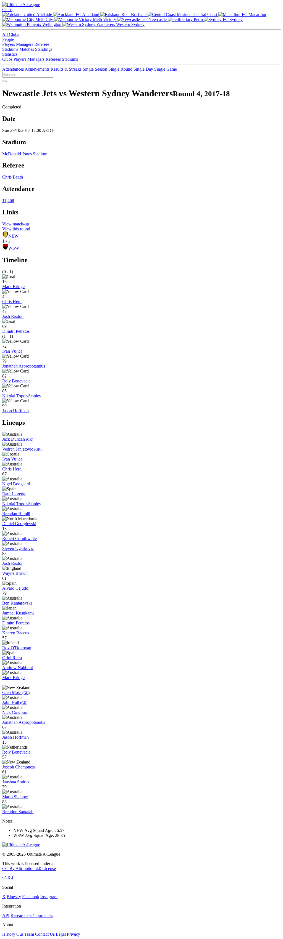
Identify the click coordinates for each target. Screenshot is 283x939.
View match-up (15, 224)
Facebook (30, 896)
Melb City (44, 19)
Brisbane (139, 14)
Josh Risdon (12, 316)
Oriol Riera (12, 657)
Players (9, 44)
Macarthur (256, 14)
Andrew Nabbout (17, 667)
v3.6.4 (7, 878)
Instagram (48, 896)
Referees (41, 44)
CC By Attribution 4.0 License (29, 868)
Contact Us (45, 934)
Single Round (120, 69)
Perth (198, 19)
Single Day (143, 69)
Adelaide (44, 14)
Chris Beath (12, 177)
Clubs (7, 9)
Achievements (38, 69)
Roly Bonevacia (16, 381)
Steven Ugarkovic (18, 548)
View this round (16, 229)
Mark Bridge (13, 286)
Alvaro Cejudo (15, 588)
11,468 (8, 200)
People (8, 39)
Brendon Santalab (17, 811)
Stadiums (10, 49)
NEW (13, 236)
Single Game (165, 69)
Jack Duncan (17, 439)
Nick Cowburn (15, 712)
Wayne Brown (15, 573)
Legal (61, 934)
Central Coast (205, 14)
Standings (43, 49)
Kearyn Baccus (15, 633)
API (5, 915)
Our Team (25, 934)
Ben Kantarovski (17, 603)
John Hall (14, 702)
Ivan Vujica (12, 351)
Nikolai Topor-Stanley (21, 395)
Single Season (95, 69)
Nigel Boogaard (16, 484)
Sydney (235, 19)
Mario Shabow (15, 796)
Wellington (51, 24)
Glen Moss (16, 692)
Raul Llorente (14, 493)
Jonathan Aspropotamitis (23, 366)
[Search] (4, 81)
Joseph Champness (18, 767)
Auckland (90, 14)
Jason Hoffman (15, 410)
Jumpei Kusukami (18, 613)
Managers (25, 44)
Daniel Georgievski (19, 523)
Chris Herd (12, 301)
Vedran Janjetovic (21, 449)
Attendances (13, 69)
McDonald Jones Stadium (24, 153)
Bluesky (14, 896)
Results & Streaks (67, 69)
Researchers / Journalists (32, 915)
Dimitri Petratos (16, 331)
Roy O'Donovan (16, 647)
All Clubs (10, 34)
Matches (27, 49)
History (8, 934)
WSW (13, 248)
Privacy (73, 934)
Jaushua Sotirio (15, 782)
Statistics (9, 54)
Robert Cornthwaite (19, 538)
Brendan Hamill (16, 513)
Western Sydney (130, 24)
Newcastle (157, 19)
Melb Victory (104, 19)
